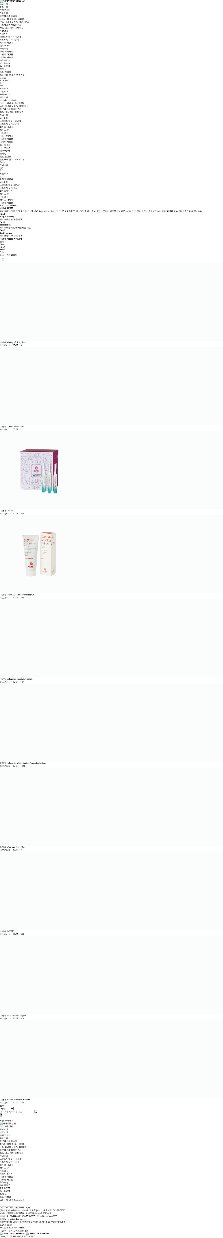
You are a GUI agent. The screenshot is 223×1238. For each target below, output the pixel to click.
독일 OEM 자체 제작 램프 (12, 28)
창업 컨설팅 (5, 72)
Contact (3, 78)
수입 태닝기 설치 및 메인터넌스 (14, 22)
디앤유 (3, 342)
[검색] (35, 1111)
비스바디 (4, 34)
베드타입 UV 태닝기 (9, 39)
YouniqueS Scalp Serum (17, 342)
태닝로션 (4, 48)
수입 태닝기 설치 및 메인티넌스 (14, 1147)
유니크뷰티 (5, 45)
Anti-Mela (11, 510)
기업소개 (4, 7)
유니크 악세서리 (7, 200)
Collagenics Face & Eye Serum (20, 679)
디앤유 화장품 (6, 54)
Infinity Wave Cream (15, 426)
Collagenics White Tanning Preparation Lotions (26, 763)
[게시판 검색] (3, 260)
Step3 (2, 249)
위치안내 (4, 13)
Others (3, 252)
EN (1, 85)
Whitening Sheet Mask (16, 847)
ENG (7, 80)
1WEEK (10, 931)
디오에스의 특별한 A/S (10, 25)
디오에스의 (8, 16)
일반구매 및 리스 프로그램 (12, 75)
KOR (2, 80)
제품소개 (4, 31)
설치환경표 (5, 60)
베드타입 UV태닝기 (9, 188)
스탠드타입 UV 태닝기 (10, 36)
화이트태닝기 (6, 191)
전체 (2, 241)
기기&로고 (5, 63)
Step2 (2, 247)
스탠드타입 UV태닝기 (10, 185)
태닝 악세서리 (6, 51)
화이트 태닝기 (6, 42)
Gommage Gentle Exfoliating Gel (21, 595)
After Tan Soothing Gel (17, 1015)
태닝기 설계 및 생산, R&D (12, 19)
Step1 (2, 244)
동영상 (3, 69)
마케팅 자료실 (6, 57)
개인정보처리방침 (22, 1207)
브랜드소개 (5, 10)
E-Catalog (4, 1182)
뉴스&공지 (5, 66)
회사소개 (4, 4)
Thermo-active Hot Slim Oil (18, 1099)
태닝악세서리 (6, 1173)
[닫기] (1, 1114)
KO (1, 83)
